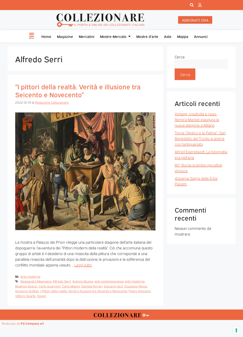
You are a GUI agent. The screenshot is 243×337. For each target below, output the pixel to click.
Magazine (65, 36)
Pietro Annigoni (140, 291)
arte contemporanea (109, 281)
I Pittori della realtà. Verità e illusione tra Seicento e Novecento (83, 291)
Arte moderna (30, 276)
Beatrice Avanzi (26, 286)
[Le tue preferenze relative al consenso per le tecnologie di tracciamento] (236, 330)
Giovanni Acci (113, 286)
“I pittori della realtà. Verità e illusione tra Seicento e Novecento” (78, 90)
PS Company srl (32, 323)
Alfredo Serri (62, 281)
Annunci (201, 36)
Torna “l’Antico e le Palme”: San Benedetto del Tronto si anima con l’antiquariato (200, 138)
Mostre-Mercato (113, 36)
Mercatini (86, 36)
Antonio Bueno (82, 281)
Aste (167, 36)
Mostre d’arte (147, 36)
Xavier (41, 296)
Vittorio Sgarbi (25, 296)
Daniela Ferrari (92, 286)
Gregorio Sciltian (27, 291)
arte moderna (134, 281)
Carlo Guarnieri (50, 286)
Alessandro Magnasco (35, 281)
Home (46, 36)
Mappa (182, 36)
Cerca (180, 56)
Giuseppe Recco (135, 286)
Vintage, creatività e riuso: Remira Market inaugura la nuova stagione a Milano (197, 119)
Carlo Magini (71, 286)
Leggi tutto (83, 264)
